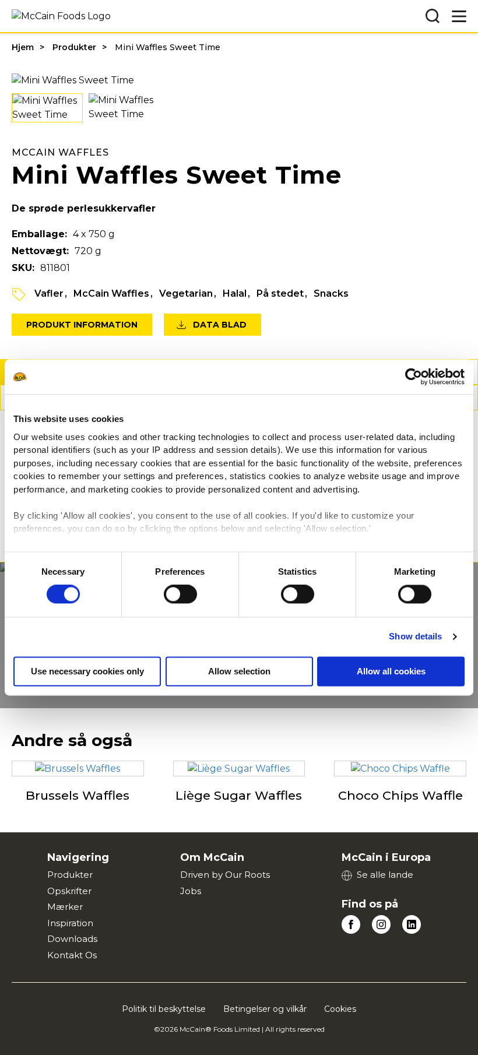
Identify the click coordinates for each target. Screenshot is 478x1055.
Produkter (74, 47)
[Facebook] (351, 924)
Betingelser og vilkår (265, 1009)
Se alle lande (385, 874)
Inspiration (70, 923)
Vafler (49, 293)
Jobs (190, 890)
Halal (235, 293)
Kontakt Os (72, 955)
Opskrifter (69, 890)
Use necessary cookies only (87, 672)
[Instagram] (381, 924)
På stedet (280, 293)
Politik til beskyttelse (164, 1009)
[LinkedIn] (411, 924)
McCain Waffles (111, 293)
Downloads (72, 938)
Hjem (23, 47)
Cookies (340, 1009)
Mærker (65, 906)
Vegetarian (186, 293)
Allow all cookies (391, 672)
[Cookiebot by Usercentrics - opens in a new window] (414, 376)
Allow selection (239, 672)
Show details (415, 637)
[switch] (180, 594)
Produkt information (82, 324)
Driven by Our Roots (225, 874)
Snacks (331, 293)
